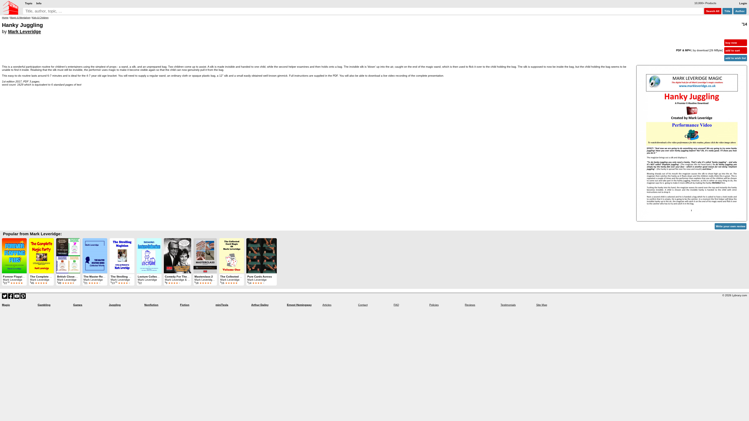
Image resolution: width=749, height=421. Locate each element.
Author (740, 11)
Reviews (470, 304)
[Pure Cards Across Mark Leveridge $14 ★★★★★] (261, 255)
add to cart (732, 50)
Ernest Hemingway (299, 304)
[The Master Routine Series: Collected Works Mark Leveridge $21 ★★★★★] (95, 255)
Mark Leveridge (24, 31)
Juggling (115, 304)
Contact (363, 304)
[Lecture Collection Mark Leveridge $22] (149, 255)
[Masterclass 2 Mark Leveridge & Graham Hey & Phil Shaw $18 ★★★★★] (205, 255)
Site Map (541, 304)
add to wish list (735, 58)
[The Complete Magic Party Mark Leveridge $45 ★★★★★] (41, 255)
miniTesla (222, 304)
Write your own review (730, 226)
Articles (326, 304)
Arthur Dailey (260, 304)
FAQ (396, 304)
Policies (434, 304)
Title (727, 11)
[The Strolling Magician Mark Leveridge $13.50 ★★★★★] (122, 255)
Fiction (184, 304)
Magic (6, 304)
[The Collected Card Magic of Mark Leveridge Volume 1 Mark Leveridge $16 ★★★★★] (231, 255)
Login (743, 3)
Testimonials (508, 304)
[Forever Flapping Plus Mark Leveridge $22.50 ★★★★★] (14, 255)
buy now (731, 42)
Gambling (44, 304)
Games (77, 304)
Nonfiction (151, 304)
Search (712, 11)
